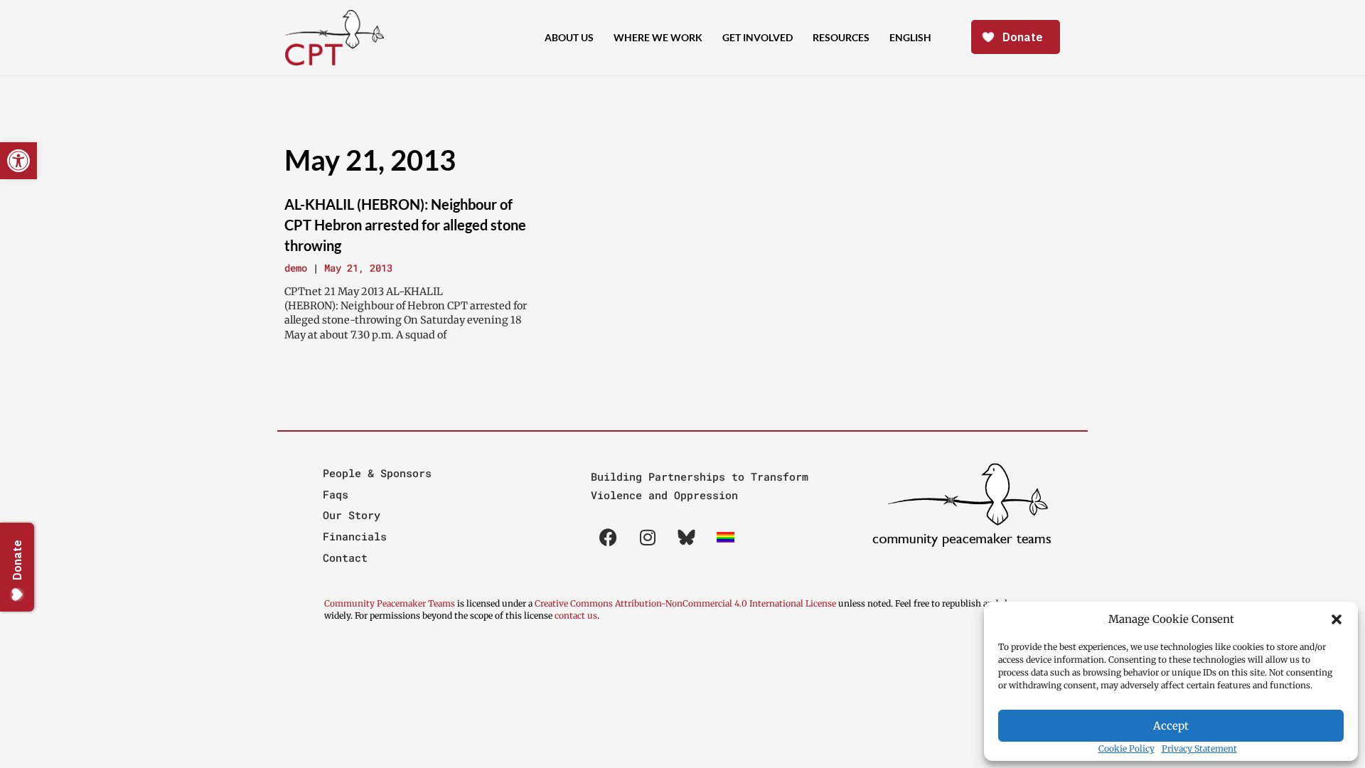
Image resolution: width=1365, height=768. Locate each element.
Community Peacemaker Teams (390, 603)
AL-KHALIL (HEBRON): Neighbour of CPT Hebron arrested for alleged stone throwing (405, 224)
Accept (1171, 725)
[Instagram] (647, 537)
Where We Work (658, 37)
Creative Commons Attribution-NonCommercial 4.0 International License (685, 603)
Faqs (335, 494)
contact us (576, 615)
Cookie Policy (1126, 748)
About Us (569, 37)
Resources (841, 37)
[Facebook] (608, 537)
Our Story (351, 515)
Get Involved (757, 37)
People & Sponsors (377, 473)
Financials (355, 536)
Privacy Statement (1199, 748)
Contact (345, 557)
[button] (1336, 619)
